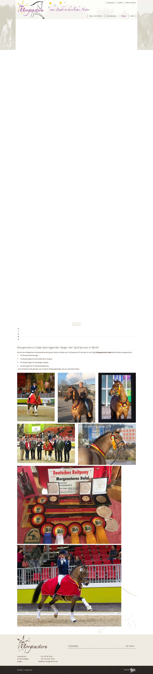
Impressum (110, 3)
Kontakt (120, 3)
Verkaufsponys (111, 16)
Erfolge (123, 16)
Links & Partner (130, 3)
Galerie (132, 16)
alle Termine (130, 646)
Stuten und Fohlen (95, 16)
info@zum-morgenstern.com (48, 661)
